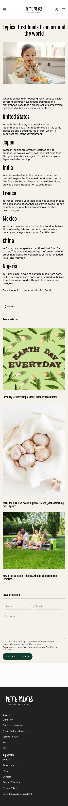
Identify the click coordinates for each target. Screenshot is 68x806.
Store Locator (10, 765)
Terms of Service (28, 644)
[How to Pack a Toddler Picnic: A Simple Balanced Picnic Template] (34, 540)
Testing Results (10, 736)
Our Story (8, 719)
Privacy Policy (9, 644)
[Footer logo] (19, 700)
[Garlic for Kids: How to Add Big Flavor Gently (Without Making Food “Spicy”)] (34, 449)
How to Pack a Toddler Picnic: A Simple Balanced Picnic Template (30, 577)
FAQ (5, 742)
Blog (5, 748)
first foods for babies (15, 108)
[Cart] (63, 9)
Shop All (7, 759)
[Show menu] (4, 9)
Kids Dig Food (42, 290)
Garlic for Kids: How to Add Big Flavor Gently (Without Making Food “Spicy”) (33, 505)
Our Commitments (12, 725)
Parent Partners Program (15, 731)
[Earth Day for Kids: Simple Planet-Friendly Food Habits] (34, 359)
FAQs (5, 771)
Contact (7, 776)
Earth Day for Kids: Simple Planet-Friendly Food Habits (30, 397)
